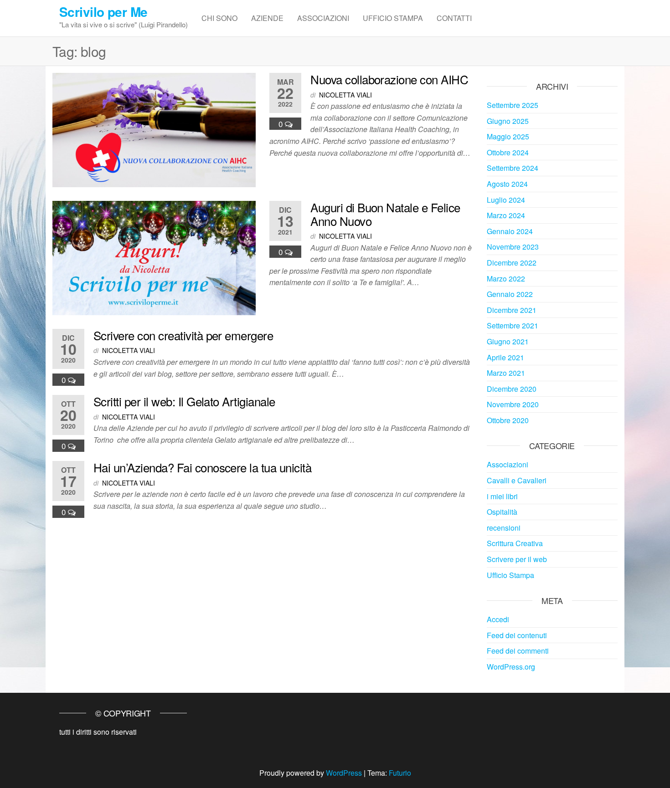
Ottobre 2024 (508, 152)
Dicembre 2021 (511, 310)
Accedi (498, 619)
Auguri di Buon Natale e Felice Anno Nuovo (385, 214)
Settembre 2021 (512, 325)
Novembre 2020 (513, 404)
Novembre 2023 (513, 246)
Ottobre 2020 (508, 420)
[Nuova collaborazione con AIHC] (154, 129)
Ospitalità (502, 512)
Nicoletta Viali (345, 94)
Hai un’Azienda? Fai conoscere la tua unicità (202, 467)
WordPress (344, 773)
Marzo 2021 (506, 373)
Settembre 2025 (512, 105)
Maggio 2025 (508, 136)
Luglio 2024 (506, 199)
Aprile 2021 (505, 357)
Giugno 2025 (508, 121)
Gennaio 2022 (510, 294)
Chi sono (219, 18)
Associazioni (323, 18)
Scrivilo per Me (103, 11)
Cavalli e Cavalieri (516, 480)
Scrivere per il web (517, 559)
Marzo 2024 (506, 215)
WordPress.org (511, 666)
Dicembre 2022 (511, 262)
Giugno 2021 (508, 341)
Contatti (454, 18)
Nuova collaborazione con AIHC (389, 79)
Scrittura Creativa (515, 543)
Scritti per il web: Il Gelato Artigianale (184, 401)
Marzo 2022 (506, 278)
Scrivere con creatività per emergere (183, 335)
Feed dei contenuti (517, 635)
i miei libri (502, 496)
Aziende (267, 18)
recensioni (504, 527)
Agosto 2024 (507, 184)
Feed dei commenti (518, 650)
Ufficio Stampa (393, 18)
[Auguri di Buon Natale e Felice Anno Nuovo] (154, 257)
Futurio (400, 773)
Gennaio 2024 (510, 231)
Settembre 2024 (512, 168)
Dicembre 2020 (511, 389)
